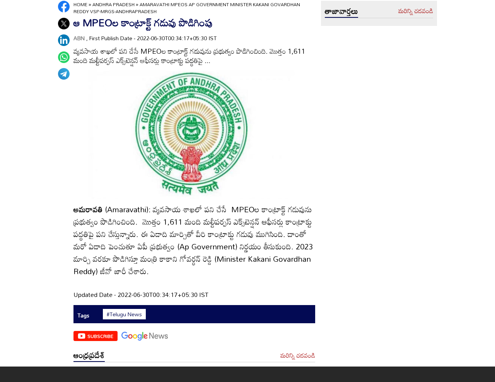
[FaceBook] (64, 6)
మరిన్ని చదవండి (297, 355)
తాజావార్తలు (341, 11)
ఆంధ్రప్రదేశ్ (89, 355)
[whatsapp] (64, 57)
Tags (83, 315)
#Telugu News (124, 314)
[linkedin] (64, 40)
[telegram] (64, 74)
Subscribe (100, 336)
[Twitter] (64, 23)
